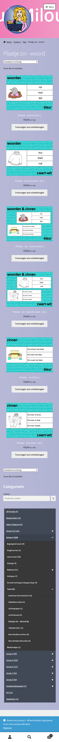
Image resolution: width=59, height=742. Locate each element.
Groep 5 (12, 660)
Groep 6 (12, 667)
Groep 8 (11, 679)
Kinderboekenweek (16, 686)
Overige (11, 563)
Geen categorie (14, 524)
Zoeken (6, 494)
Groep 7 (11, 673)
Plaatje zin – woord (18, 621)
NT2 (9, 692)
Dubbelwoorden (16, 602)
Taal (24, 42)
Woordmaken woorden (19, 641)
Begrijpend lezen (15, 544)
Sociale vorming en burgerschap (22, 583)
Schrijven (12, 576)
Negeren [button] (7, 727)
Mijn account (10, 737)
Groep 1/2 (12, 531)
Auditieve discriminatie (20, 595)
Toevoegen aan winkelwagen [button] (29, 127)
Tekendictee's (15, 628)
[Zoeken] (53, 498)
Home (9, 42)
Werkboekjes (14, 647)
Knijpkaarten (14, 550)
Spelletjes (12, 699)
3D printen (12, 511)
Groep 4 (11, 654)
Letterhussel (15, 615)
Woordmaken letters (18, 634)
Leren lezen (14, 557)
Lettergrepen (15, 608)
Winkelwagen (45, 735)
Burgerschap (13, 518)
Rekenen (12, 570)
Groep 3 (17, 42)
